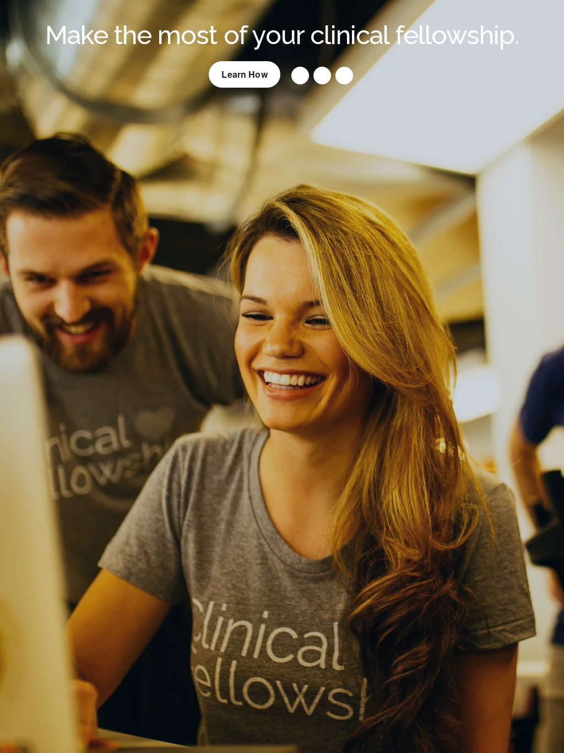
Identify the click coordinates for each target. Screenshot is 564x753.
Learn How (244, 74)
